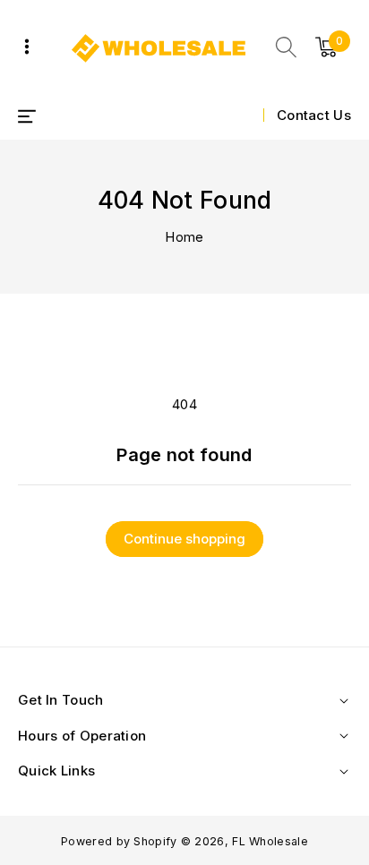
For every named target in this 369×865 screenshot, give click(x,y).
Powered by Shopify (118, 841)
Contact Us (314, 115)
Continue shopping (184, 538)
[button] (286, 47)
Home (184, 236)
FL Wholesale (270, 841)
